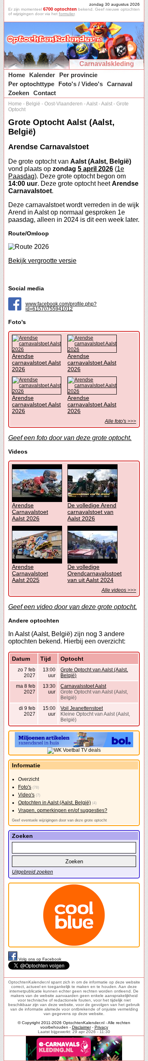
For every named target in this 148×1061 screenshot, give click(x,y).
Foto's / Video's (80, 83)
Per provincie (78, 74)
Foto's (24, 787)
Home (16, 74)
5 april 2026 (95, 168)
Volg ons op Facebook (39, 959)
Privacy (101, 1027)
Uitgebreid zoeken (32, 872)
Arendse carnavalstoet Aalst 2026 (36, 362)
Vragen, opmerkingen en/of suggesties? (62, 810)
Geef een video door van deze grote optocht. (72, 606)
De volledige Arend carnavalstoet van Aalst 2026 (91, 512)
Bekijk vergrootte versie (42, 260)
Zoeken (18, 92)
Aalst (91, 104)
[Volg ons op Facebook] (13, 959)
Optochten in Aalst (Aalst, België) (54, 802)
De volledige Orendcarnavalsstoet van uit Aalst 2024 (94, 573)
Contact (44, 92)
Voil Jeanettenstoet (81, 708)
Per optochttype (31, 83)
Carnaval (119, 83)
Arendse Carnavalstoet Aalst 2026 (30, 512)
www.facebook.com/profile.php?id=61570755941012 (61, 306)
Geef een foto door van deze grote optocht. (70, 437)
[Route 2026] (28, 247)
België (33, 104)
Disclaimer (81, 1027)
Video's (26, 795)
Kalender (42, 74)
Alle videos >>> (119, 590)
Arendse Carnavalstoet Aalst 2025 (30, 573)
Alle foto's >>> (120, 421)
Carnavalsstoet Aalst (83, 686)
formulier (66, 13)
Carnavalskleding (106, 63)
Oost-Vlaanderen (63, 104)
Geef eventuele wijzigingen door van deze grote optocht (59, 820)
